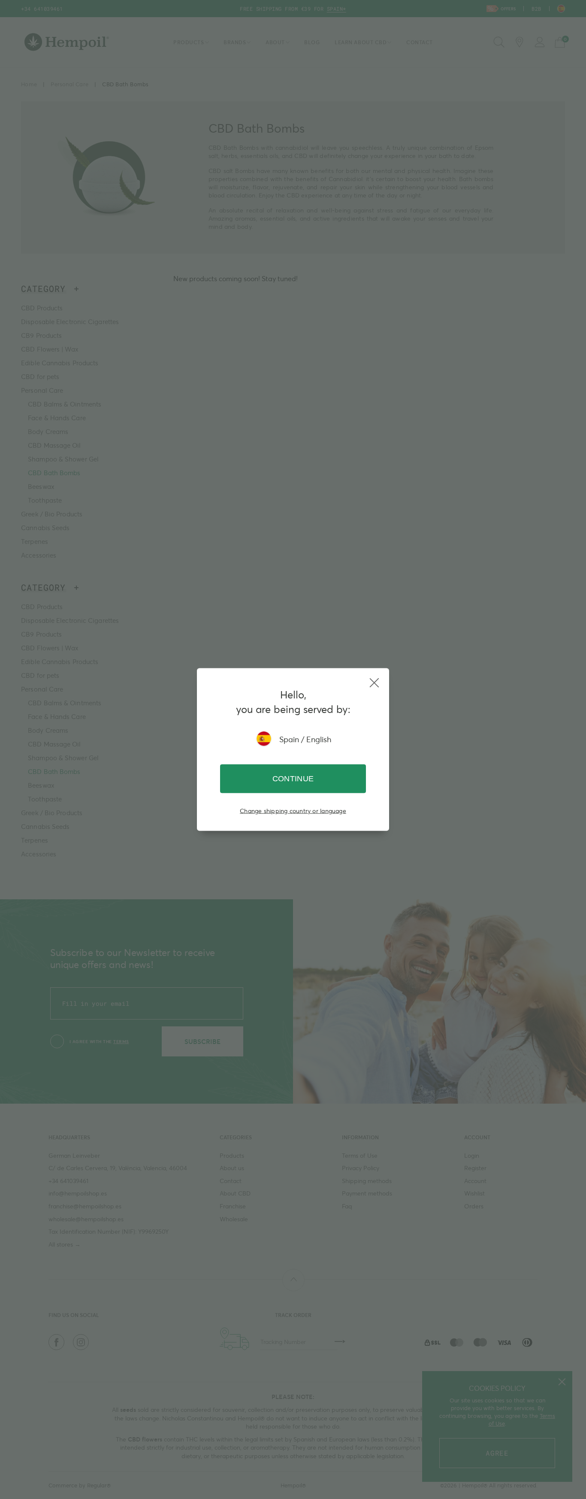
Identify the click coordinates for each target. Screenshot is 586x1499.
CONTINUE (293, 778)
